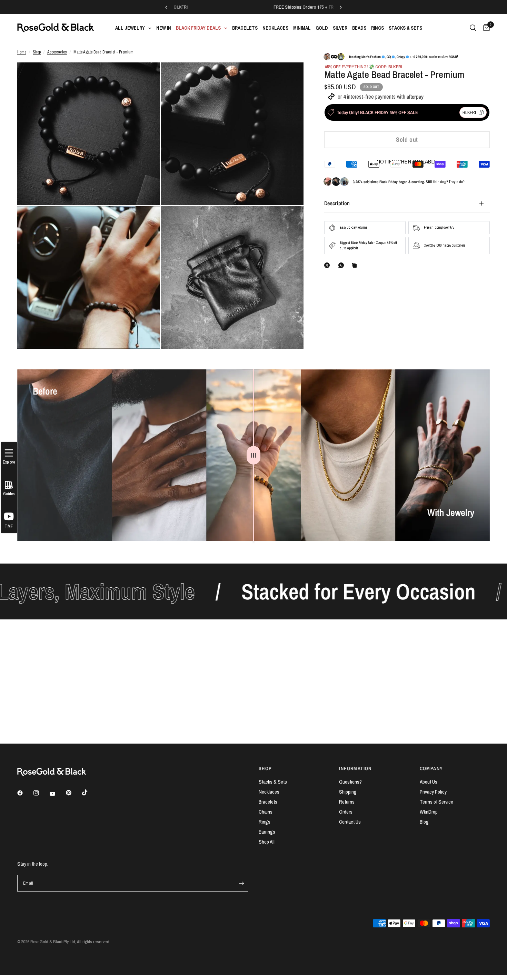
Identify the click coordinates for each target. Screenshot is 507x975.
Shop (37, 52)
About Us (428, 781)
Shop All (267, 841)
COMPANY (431, 768)
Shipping (348, 791)
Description (337, 203)
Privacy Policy (433, 791)
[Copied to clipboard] (355, 265)
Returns (347, 801)
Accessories (57, 52)
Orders (345, 811)
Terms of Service (436, 801)
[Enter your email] (241, 883)
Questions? (350, 781)
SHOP (265, 768)
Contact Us (350, 821)
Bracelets (268, 801)
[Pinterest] (73, 792)
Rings (264, 821)
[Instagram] (41, 792)
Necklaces (269, 791)
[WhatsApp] (342, 265)
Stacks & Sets (273, 781)
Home (21, 52)
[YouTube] (57, 794)
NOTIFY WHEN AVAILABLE (407, 161)
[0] (485, 28)
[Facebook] (24, 792)
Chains (265, 811)
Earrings (267, 831)
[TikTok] (89, 792)
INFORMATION (355, 768)
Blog (424, 821)
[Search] (473, 28)
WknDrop (429, 811)
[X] (328, 265)
